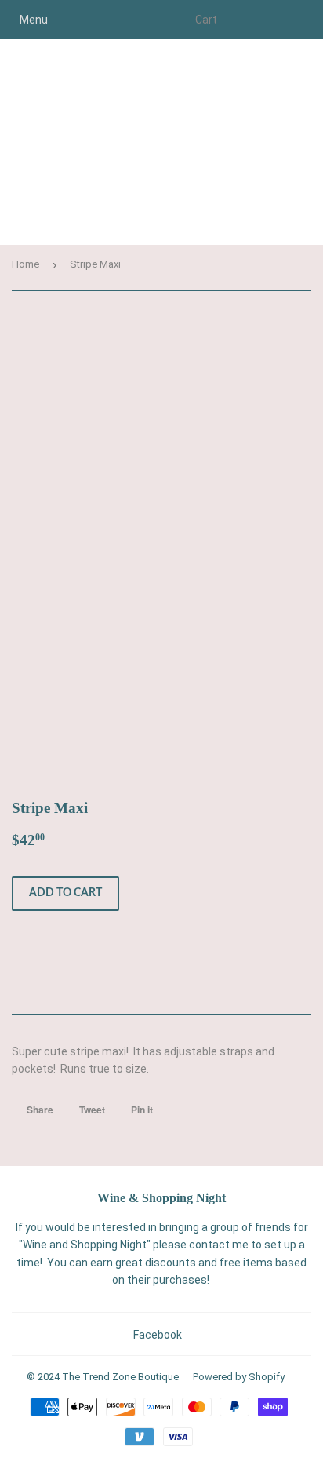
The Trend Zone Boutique (120, 1377)
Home (25, 264)
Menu (34, 19)
